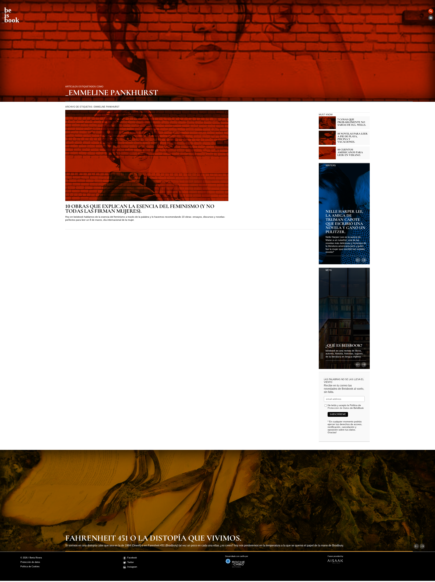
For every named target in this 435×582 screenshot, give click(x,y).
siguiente (363, 260)
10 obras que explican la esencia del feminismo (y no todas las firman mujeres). (139, 209)
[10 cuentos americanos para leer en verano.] (327, 153)
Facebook (132, 557)
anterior (357, 260)
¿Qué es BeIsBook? (344, 346)
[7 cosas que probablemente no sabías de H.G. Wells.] (327, 122)
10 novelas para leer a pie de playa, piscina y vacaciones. (352, 138)
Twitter (130, 562)
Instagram (132, 567)
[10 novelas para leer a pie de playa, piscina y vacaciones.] (327, 138)
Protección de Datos (338, 408)
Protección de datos (30, 562)
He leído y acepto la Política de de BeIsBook (346, 406)
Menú (430, 17)
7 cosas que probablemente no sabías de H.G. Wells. (351, 122)
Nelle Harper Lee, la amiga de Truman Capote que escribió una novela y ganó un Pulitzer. (345, 221)
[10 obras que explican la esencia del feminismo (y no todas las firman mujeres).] (146, 155)
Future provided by (335, 557)
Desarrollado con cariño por (236, 557)
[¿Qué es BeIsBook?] (344, 318)
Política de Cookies (30, 566)
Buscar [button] (430, 11)
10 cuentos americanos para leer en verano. (350, 152)
